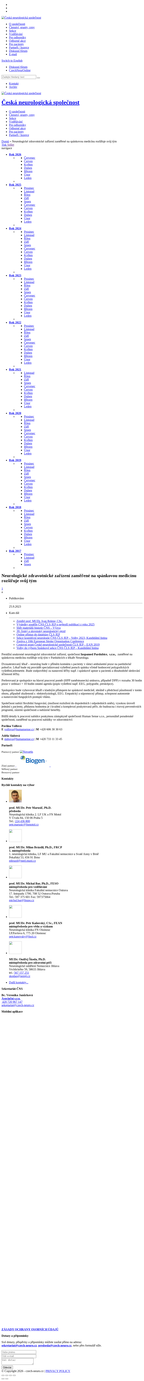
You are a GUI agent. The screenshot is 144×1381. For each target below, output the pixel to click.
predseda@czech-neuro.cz (54, 1345)
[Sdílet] (6, 1375)
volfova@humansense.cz (19, 729)
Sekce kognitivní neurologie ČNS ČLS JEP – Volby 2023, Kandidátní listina (61, 637)
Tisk (4, 144)
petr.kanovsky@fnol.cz (22, 936)
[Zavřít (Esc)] (3, 1375)
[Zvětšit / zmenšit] (14, 1375)
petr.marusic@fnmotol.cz (24, 824)
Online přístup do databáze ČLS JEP (38, 634)
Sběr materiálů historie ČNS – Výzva (38, 627)
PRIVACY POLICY (58, 1371)
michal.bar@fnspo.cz (21, 900)
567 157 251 (21, 972)
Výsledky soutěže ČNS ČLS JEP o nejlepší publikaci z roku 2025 (55, 624)
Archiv (13, 86)
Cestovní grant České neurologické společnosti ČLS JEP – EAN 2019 (58, 644)
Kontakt (14, 83)
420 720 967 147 (12, 1001)
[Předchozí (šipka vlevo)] (3, 1378)
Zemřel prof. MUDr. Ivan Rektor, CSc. (39, 621)
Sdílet (10, 144)
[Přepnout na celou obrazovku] (10, 1375)
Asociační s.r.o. (11, 998)
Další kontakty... (18, 982)
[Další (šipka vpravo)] (6, 1378)
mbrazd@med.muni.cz (22, 860)
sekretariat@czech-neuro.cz (18, 1005)
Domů (5, 141)
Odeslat (7, 1367)
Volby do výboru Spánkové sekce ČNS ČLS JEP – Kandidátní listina (57, 648)
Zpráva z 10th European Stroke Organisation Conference (50, 641)
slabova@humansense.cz (19, 739)
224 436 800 (22, 821)
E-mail (13, 54)
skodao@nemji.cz (19, 976)
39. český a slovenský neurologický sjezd (40, 631)
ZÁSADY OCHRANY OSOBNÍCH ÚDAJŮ (30, 1329)
